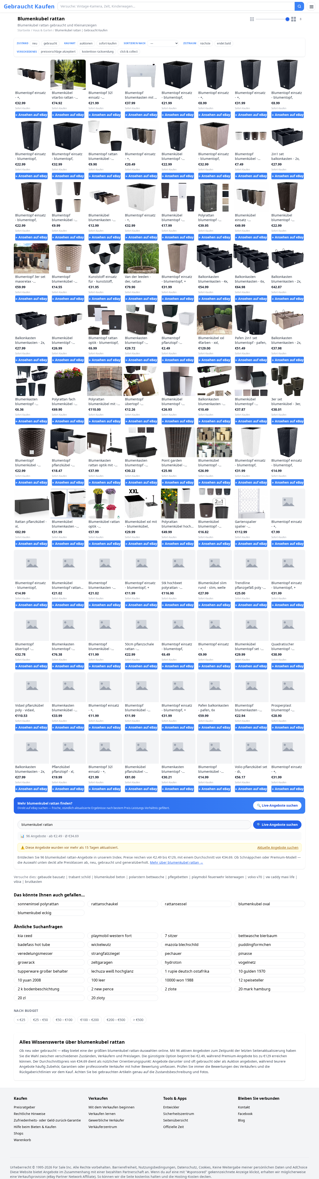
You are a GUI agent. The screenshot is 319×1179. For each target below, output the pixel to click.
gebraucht (50, 43)
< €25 (21, 1019)
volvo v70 (255, 877)
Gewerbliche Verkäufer (106, 1120)
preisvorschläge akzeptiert (58, 52)
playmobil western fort (111, 935)
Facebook (245, 1113)
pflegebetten (178, 877)
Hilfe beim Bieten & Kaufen (35, 1127)
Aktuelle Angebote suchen (277, 847)
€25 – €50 (40, 1019)
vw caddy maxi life (280, 877)
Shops (18, 1133)
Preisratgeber (24, 1107)
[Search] (299, 6)
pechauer (173, 953)
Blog (241, 1120)
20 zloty (98, 997)
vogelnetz (247, 962)
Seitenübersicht (175, 1120)
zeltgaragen (102, 962)
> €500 (138, 1019)
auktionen (86, 43)
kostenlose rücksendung (97, 52)
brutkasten (33, 881)
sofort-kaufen (108, 43)
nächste (205, 43)
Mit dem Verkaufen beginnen (112, 1107)
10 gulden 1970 (251, 971)
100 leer (98, 980)
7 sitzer (171, 935)
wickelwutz (101, 944)
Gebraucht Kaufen (29, 6)
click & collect (129, 52)
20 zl (22, 997)
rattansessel (176, 903)
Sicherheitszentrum (178, 1113)
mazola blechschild (181, 944)
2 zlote (171, 989)
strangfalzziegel (105, 953)
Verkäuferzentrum (103, 1127)
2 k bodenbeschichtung (38, 989)
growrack (26, 962)
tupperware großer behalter (43, 971)
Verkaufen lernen (102, 1113)
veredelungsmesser (35, 953)
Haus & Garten (42, 30)
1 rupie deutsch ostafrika (187, 971)
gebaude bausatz (51, 877)
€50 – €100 (64, 1019)
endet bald (224, 43)
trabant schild (80, 877)
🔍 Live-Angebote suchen (277, 824)
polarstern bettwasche (146, 877)
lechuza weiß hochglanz (112, 971)
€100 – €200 (89, 1019)
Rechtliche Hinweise (29, 1113)
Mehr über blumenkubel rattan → (176, 862)
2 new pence (102, 989)
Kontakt (244, 1107)
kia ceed (25, 935)
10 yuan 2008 (29, 980)
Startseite (24, 30)
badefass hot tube (34, 944)
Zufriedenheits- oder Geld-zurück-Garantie (47, 1120)
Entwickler (171, 1107)
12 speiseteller (251, 980)
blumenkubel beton (109, 877)
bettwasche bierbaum (257, 935)
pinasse (245, 953)
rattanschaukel (104, 903)
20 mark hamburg (254, 989)
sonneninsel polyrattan (38, 903)
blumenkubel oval (254, 903)
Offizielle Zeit (173, 1127)
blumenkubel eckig (34, 912)
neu (34, 43)
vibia (17, 881)
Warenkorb (22, 1140)
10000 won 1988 (179, 980)
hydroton (173, 962)
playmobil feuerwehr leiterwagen (218, 877)
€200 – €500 (116, 1019)
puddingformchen (254, 944)
